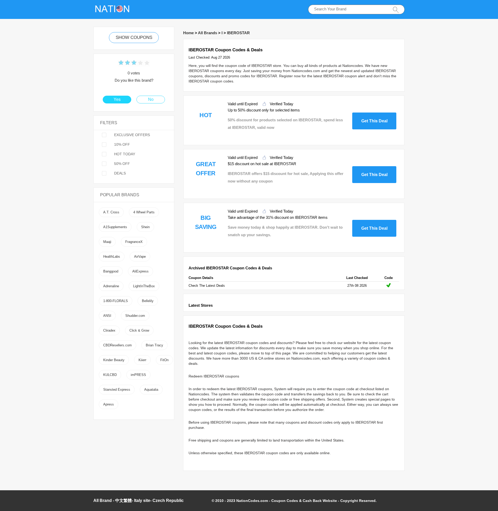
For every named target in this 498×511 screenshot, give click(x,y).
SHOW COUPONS (134, 37)
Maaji (107, 242)
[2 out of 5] (124, 63)
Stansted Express (116, 389)
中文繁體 (123, 500)
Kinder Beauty (114, 360)
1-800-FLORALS (115, 301)
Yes (117, 99)
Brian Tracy (154, 345)
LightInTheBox (144, 286)
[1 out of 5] (121, 63)
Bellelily (148, 301)
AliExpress (140, 271)
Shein (145, 227)
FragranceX (134, 242)
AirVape (140, 256)
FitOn (164, 360)
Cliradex (109, 330)
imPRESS (138, 375)
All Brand (102, 500)
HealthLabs (111, 256)
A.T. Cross (111, 212)
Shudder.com (135, 316)
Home (188, 33)
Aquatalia (151, 389)
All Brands (207, 33)
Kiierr (142, 360)
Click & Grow (139, 330)
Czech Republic (168, 500)
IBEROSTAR (238, 33)
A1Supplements (115, 227)
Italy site (142, 500)
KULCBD (110, 375)
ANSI (107, 316)
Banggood (110, 271)
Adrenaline (111, 286)
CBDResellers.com (117, 345)
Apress (108, 404)
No (151, 99)
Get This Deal (374, 121)
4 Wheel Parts (144, 212)
